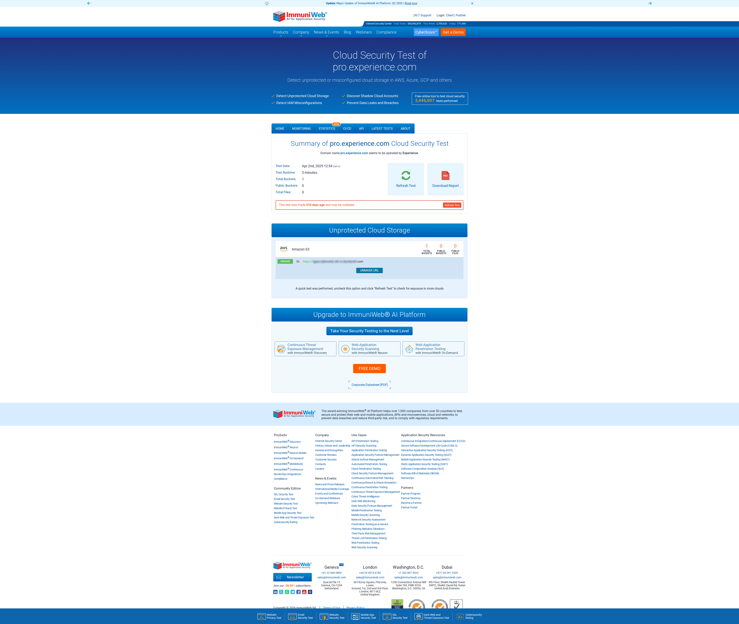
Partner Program (410, 493)
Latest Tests (382, 128)
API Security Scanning (363, 445)
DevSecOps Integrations (287, 474)
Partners (407, 488)
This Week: (429, 23)
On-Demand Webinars (327, 498)
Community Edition (287, 488)
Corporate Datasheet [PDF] (370, 385)
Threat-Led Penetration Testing (369, 538)
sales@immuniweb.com (331, 577)
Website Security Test (286, 503)
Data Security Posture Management (371, 505)
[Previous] (89, 3)
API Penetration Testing (364, 441)
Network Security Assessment (368, 519)
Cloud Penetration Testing (366, 468)
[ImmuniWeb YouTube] (304, 591)
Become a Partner (411, 502)
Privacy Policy (355, 608)
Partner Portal (409, 507)
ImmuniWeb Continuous (288, 469)
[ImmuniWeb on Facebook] (298, 591)
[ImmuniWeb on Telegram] (293, 591)
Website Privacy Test (285, 508)
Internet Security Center (379, 23)
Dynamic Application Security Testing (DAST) (426, 454)
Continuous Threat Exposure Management (375, 491)
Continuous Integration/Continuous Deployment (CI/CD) (433, 441)
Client (450, 15)
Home (280, 128)
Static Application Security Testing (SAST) (424, 464)
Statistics (329, 126)
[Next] (650, 3)
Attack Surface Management (367, 459)
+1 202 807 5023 (408, 572)
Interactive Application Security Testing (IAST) (427, 450)
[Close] (472, 3)
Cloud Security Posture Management (372, 473)
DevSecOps (407, 478)
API (361, 128)
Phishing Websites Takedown (368, 528)
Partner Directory (410, 498)
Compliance (280, 478)
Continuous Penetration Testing (369, 487)
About (405, 128)
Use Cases (358, 435)
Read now (411, 3)
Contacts (320, 464)
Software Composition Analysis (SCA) (422, 468)
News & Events (325, 478)
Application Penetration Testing (369, 450)
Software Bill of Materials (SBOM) (420, 473)
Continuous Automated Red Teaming (372, 478)
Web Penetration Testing (365, 542)
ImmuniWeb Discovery (287, 441)
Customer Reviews (325, 454)
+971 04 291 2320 (447, 572)
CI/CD (347, 128)
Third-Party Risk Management (368, 533)
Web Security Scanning (364, 547)
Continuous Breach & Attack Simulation (373, 482)
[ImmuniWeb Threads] (310, 591)
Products (280, 435)
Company (322, 435)
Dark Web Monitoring (363, 501)
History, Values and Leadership (332, 445)
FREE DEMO (369, 368)
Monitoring (301, 128)
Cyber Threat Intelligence (365, 496)
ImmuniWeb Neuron (286, 447)
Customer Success (325, 459)
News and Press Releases (329, 484)
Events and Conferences (329, 493)
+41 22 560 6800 (331, 572)
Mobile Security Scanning (365, 515)
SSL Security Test (283, 494)
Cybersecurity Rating (286, 522)
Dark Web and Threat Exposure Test (294, 517)
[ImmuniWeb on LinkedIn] (275, 591)
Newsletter (295, 577)
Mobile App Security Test (288, 512)
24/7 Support (422, 15)
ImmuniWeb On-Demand (288, 458)
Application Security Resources (423, 435)
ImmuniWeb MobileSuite (288, 463)
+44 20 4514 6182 (370, 572)
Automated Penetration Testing (369, 464)
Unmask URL (369, 270)
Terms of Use (331, 608)
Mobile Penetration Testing (366, 510)
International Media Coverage (332, 488)
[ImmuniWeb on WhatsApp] (287, 591)
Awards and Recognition (329, 450)
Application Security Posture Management (375, 454)
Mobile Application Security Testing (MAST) (425, 459)
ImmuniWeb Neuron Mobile (290, 452)
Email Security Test (284, 499)
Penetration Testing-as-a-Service (369, 524)
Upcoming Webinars (326, 502)
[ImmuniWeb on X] (281, 591)
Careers (319, 468)
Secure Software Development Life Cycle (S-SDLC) (429, 445)
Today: (452, 23)
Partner (461, 15)
